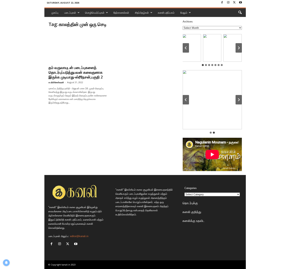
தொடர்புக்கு (190, 203)
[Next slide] (239, 48)
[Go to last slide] (186, 48)
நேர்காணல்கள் (121, 12)
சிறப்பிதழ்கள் (142, 12)
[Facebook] (222, 2)
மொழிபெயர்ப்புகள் (94, 12)
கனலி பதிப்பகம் (166, 12)
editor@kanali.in (79, 236)
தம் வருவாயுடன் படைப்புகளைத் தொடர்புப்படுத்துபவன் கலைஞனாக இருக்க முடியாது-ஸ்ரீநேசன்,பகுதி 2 (76, 72)
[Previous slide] (186, 99)
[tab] (203, 65)
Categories (190, 188)
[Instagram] (228, 2)
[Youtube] (240, 2)
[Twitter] (234, 2)
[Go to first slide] (239, 99)
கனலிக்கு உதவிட (193, 221)
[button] (240, 12)
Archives (188, 21)
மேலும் (183, 12)
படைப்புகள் (70, 12)
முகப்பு (54, 12)
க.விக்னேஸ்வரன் (56, 82)
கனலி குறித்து (191, 212)
